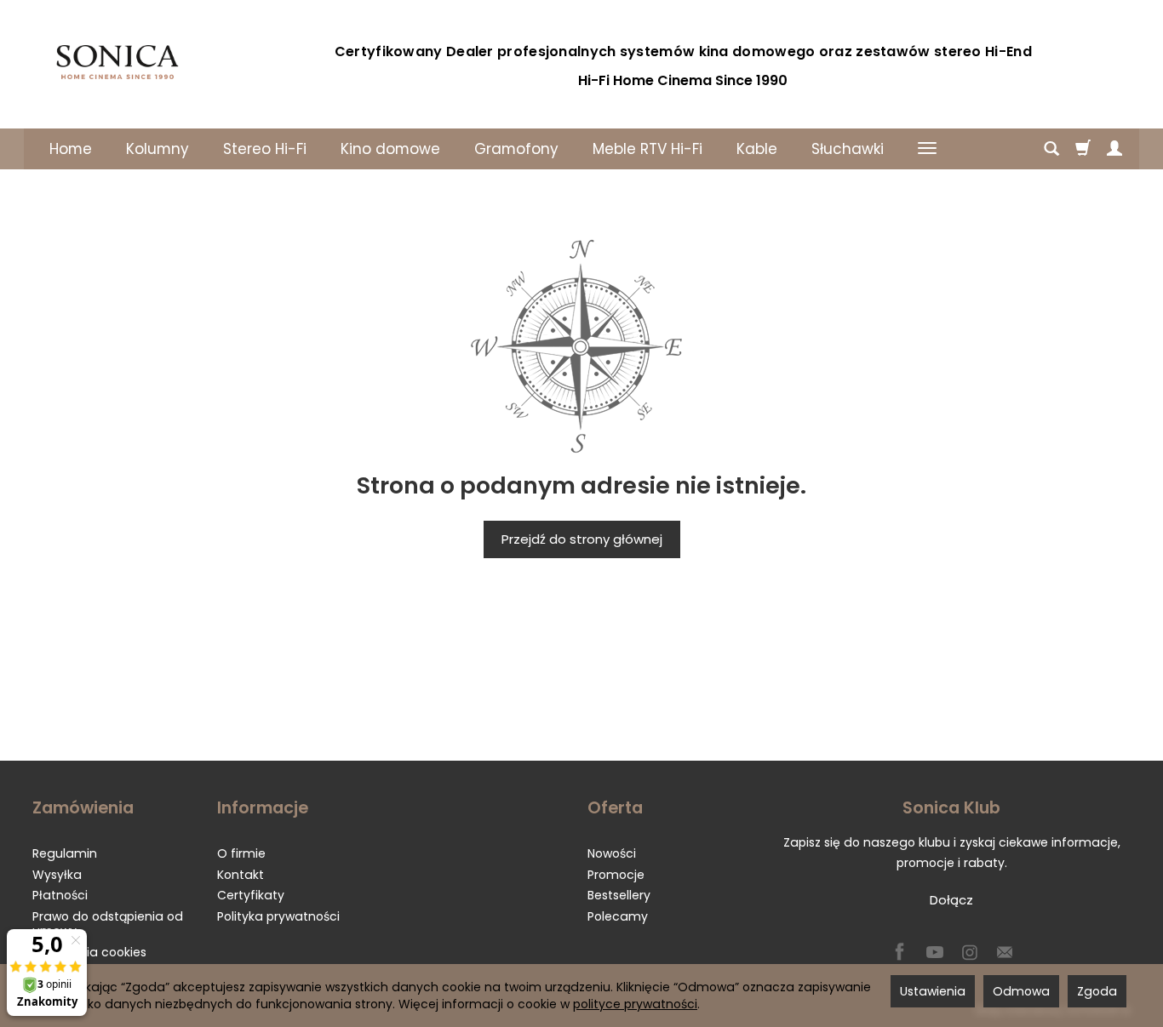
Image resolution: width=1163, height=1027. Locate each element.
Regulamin (64, 853)
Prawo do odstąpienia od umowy (107, 923)
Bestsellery (618, 895)
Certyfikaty (250, 895)
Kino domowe (390, 149)
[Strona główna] (117, 62)
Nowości (611, 853)
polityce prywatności (635, 1004)
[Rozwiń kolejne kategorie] (927, 148)
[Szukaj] (1051, 148)
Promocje (616, 874)
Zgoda (1097, 991)
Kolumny (157, 149)
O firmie (241, 853)
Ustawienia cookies (89, 952)
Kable (756, 149)
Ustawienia (932, 991)
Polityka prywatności (278, 916)
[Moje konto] (1114, 148)
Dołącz (951, 900)
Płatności (60, 895)
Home (70, 149)
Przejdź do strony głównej (581, 539)
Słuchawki (847, 149)
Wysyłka (57, 874)
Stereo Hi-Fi (265, 149)
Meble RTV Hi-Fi (647, 149)
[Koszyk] (1083, 148)
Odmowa (1021, 991)
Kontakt (240, 874)
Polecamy (617, 916)
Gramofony (516, 149)
